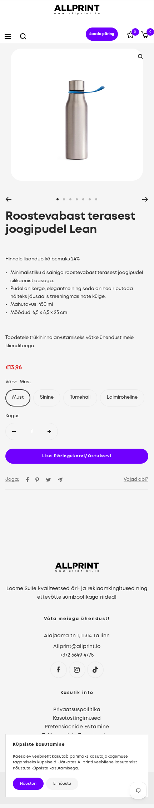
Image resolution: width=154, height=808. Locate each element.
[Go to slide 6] (90, 199)
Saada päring (101, 34)
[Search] (23, 36)
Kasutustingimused (77, 718)
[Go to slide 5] (83, 199)
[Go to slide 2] (64, 199)
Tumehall (80, 397)
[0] (130, 36)
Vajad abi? (136, 480)
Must (18, 397)
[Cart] (145, 36)
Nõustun (28, 783)
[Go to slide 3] (70, 199)
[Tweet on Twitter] (48, 479)
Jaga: (12, 480)
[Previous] (8, 199)
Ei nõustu (62, 783)
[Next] (145, 199)
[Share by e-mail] (60, 480)
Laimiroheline (122, 397)
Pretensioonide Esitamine (77, 727)
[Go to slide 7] (96, 199)
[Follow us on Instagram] (77, 670)
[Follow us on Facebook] (58, 670)
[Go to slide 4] (77, 199)
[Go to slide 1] (57, 199)
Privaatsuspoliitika (76, 710)
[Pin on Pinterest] (37, 479)
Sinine (47, 397)
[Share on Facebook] (27, 479)
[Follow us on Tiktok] (95, 670)
